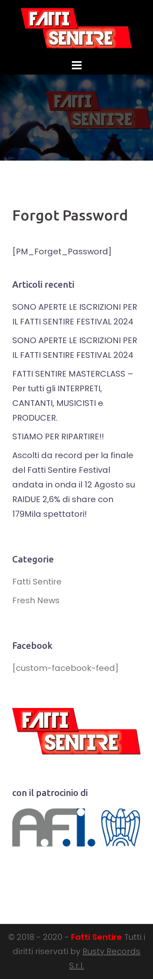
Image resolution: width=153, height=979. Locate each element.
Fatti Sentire (37, 581)
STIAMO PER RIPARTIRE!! (58, 436)
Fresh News (36, 600)
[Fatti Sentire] (77, 27)
